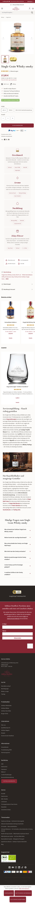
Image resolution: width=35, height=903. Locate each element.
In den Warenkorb (17, 125)
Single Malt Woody (14, 503)
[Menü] (2, 8)
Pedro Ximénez (16, 505)
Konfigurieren (9, 893)
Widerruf (3, 772)
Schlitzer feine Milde (6, 711)
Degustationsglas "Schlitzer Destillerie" (17, 387)
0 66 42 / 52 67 (4, 664)
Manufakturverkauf (5, 686)
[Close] (33, 1)
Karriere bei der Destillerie (7, 736)
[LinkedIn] (18, 867)
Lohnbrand (4, 802)
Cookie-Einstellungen (6, 775)
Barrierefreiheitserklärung (7, 777)
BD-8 (30, 877)
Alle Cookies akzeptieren (17, 899)
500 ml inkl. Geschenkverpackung (24, 110)
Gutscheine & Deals (6, 810)
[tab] (17, 275)
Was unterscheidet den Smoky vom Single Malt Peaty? (17, 544)
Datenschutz (4, 767)
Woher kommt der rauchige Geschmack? (17, 537)
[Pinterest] (9, 139)
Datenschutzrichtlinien (13, 619)
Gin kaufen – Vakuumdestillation (9, 826)
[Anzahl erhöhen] (13, 118)
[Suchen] (32, 12)
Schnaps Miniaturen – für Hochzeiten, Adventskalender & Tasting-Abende (17, 830)
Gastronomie (4, 796)
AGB (24, 616)
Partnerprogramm (5, 752)
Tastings (3, 694)
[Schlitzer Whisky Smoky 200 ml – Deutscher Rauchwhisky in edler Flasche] (17, 38)
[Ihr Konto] (29, 8)
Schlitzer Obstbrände (6, 705)
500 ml (10, 110)
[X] (7, 139)
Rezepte (3, 733)
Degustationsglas (11, 419)
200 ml (4, 110)
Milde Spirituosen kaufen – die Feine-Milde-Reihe (12, 836)
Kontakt (3, 793)
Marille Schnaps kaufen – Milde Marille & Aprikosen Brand (15, 834)
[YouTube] (12, 867)
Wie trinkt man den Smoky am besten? (17, 551)
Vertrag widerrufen (9, 781)
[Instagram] (15, 867)
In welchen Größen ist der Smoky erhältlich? (17, 573)
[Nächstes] (31, 37)
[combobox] (14, 12)
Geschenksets (7, 510)
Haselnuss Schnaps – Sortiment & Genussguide (12, 821)
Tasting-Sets (16, 510)
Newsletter (4, 807)
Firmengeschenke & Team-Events (9, 804)
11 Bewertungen (13, 71)
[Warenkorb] (33, 8)
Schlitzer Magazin (5, 730)
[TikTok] (21, 867)
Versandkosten (4, 747)
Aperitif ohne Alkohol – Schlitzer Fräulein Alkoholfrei (14, 842)
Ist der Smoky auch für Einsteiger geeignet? (17, 566)
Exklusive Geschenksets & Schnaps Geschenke (12, 824)
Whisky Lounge (5, 691)
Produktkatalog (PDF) (6, 750)
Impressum (4, 769)
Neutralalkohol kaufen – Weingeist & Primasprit (12, 839)
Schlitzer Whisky (5, 708)
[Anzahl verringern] (3, 118)
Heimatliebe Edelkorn (11, 322)
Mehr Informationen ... (24, 888)
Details (10, 338)
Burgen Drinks (4, 713)
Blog (2, 844)
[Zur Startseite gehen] (15, 8)
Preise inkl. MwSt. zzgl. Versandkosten (9, 80)
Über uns (3, 725)
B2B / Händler (4, 799)
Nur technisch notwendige (23, 893)
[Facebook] (5, 139)
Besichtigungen (5, 689)
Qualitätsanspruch (5, 728)
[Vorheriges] (3, 37)
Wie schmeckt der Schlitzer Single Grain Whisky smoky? (17, 530)
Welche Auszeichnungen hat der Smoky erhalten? (17, 558)
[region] (17, 42)
